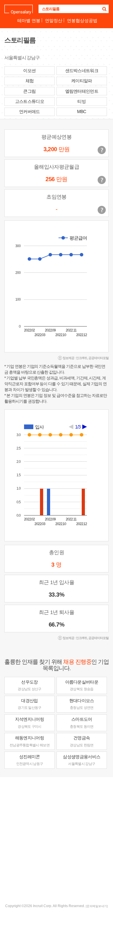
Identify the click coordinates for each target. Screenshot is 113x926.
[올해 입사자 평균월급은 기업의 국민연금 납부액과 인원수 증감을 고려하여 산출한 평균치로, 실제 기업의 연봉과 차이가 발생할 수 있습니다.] (102, 180)
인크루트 (82, 358)
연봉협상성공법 (82, 20)
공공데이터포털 (98, 358)
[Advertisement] (56, 839)
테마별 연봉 (28, 20)
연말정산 (53, 20)
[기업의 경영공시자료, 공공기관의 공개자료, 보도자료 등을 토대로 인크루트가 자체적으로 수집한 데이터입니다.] (102, 210)
